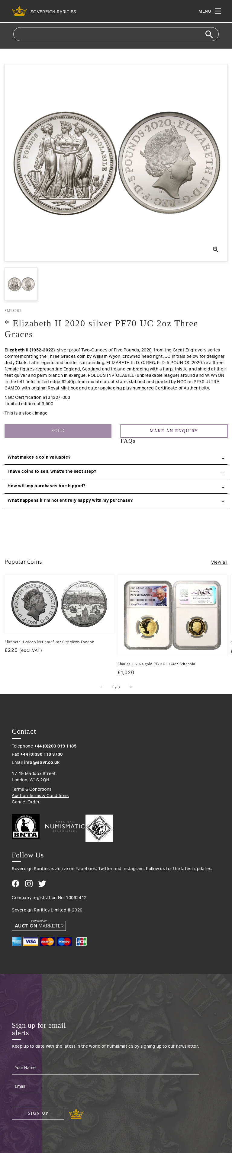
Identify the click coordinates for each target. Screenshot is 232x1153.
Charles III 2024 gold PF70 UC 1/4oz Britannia (156, 663)
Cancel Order (26, 802)
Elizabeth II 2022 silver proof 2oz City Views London (49, 641)
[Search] (209, 34)
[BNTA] (28, 826)
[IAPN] (99, 827)
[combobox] (116, 34)
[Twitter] (42, 883)
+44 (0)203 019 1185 (55, 746)
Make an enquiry (174, 431)
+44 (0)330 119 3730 (41, 754)
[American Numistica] (65, 826)
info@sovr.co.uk (42, 763)
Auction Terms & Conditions (40, 796)
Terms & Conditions (32, 789)
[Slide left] (101, 687)
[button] (116, 457)
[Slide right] (130, 687)
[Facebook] (15, 883)
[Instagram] (29, 883)
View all (219, 562)
